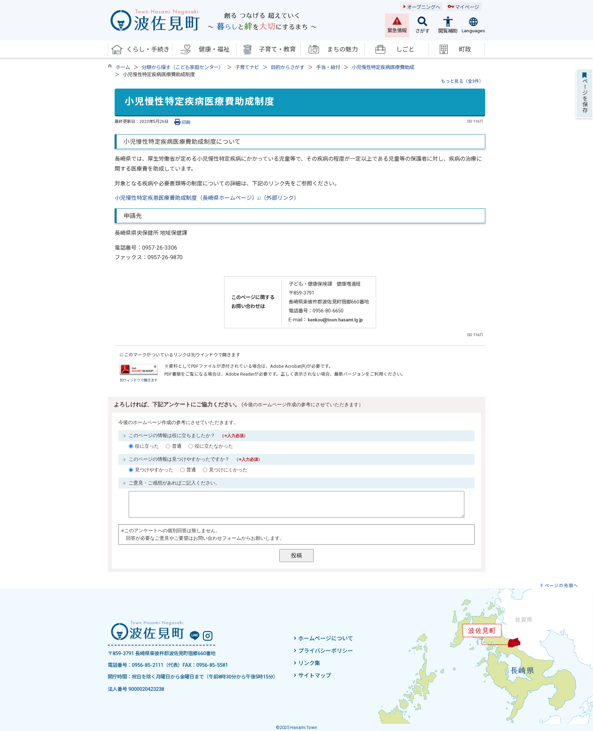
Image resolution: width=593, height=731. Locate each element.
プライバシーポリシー (325, 651)
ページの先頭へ (561, 585)
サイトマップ (314, 675)
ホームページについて (325, 638)
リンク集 (309, 663)
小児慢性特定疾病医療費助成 (383, 67)
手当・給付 (328, 67)
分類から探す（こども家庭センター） (182, 67)
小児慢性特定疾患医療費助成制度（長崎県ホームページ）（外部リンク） (207, 198)
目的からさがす (287, 67)
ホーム (123, 67)
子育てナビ (247, 67)
